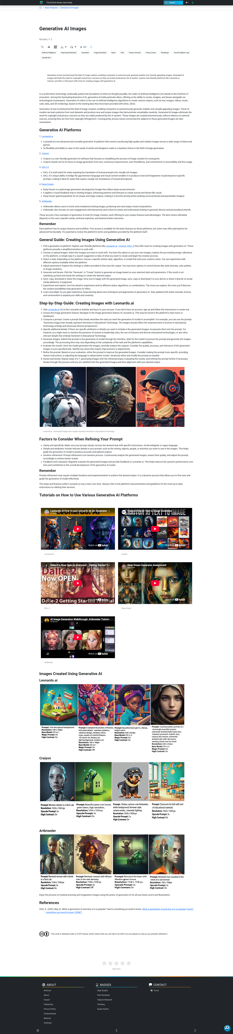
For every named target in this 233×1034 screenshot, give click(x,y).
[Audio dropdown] (73, 47)
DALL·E (45, 167)
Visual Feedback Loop (181, 53)
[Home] (41, 2)
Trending (101, 1004)
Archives (47, 990)
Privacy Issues (151, 53)
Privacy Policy (50, 1009)
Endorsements (50, 1013)
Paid (122, 53)
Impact (47, 1000)
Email (156, 990)
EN (84, 47)
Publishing (48, 1004)
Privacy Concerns (135, 53)
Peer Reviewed (103, 995)
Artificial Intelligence (49, 53)
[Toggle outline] (42, 47)
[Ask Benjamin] (227, 1028)
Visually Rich (46, 58)
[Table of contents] (40, 7)
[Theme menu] (187, 2)
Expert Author (103, 1009)
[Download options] (63, 47)
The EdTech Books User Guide (59, 2)
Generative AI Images (69, 8)
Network (47, 1018)
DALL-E (130, 246)
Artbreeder (47, 201)
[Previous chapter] (116, 1030)
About (46, 995)
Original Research (104, 1000)
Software (48, 1023)
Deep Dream (48, 184)
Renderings (165, 53)
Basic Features (51, 8)
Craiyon (45, 153)
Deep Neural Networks (68, 53)
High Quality (102, 990)
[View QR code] (55, 47)
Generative (85, 53)
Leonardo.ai (47, 136)
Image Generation (100, 53)
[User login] (192, 2)
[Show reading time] (91, 47)
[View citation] (49, 47)
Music (113, 53)
